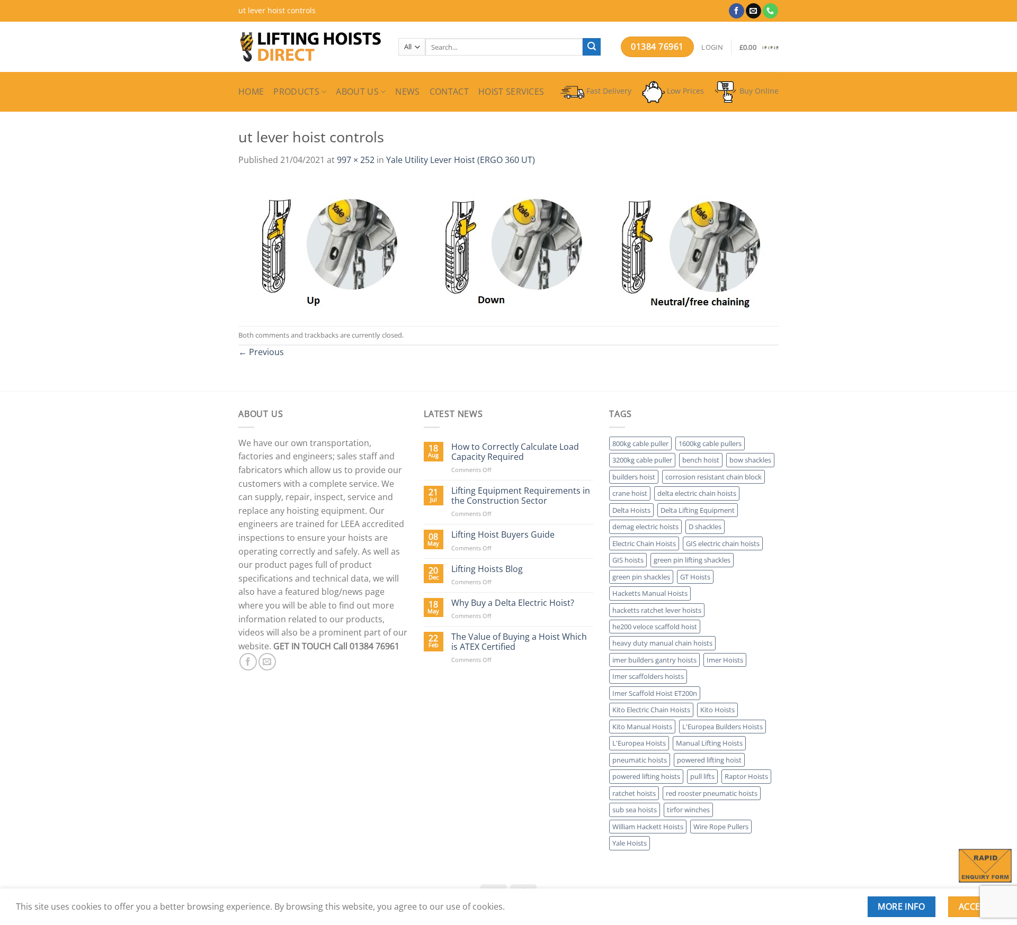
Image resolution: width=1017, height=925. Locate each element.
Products (296, 91)
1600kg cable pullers (710, 443)
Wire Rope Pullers (720, 826)
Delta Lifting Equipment (698, 510)
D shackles (705, 526)
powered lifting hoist (709, 760)
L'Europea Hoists (639, 743)
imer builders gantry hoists (654, 660)
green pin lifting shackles (692, 560)
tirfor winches (688, 809)
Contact (449, 91)
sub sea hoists (634, 809)
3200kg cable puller (642, 460)
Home (251, 91)
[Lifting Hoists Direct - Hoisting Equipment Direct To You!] (310, 47)
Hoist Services (511, 91)
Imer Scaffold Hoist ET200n (654, 693)
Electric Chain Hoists (644, 543)
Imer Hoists (725, 660)
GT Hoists (695, 577)
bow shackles (750, 460)
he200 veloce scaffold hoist (654, 626)
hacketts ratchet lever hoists (656, 610)
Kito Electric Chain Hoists (651, 709)
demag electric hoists (645, 526)
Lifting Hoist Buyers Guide (503, 535)
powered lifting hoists (646, 776)
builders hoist (633, 477)
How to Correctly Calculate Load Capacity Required (515, 452)
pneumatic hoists (639, 760)
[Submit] (592, 47)
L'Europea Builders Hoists (722, 726)
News (407, 91)
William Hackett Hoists (647, 826)
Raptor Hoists (746, 776)
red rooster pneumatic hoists (711, 793)
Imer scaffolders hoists (648, 676)
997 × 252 (355, 160)
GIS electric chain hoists (723, 543)
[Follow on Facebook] (736, 11)
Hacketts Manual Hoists (650, 593)
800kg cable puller (640, 443)
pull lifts (702, 776)
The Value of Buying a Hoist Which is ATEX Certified (519, 642)
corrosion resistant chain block (713, 477)
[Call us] (770, 11)
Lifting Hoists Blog (487, 569)
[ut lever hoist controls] (502, 245)
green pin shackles (641, 577)
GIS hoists (628, 560)
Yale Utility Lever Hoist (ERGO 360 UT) (460, 160)
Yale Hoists (629, 843)
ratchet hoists (634, 793)
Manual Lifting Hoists (709, 743)
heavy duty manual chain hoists (662, 643)
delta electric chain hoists (696, 493)
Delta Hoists (631, 510)
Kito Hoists (717, 709)
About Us (357, 91)
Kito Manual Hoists (642, 726)
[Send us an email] (753, 11)
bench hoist (700, 460)
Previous (261, 352)
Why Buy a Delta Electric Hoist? (512, 603)
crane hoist (629, 493)
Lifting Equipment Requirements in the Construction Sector (520, 496)
